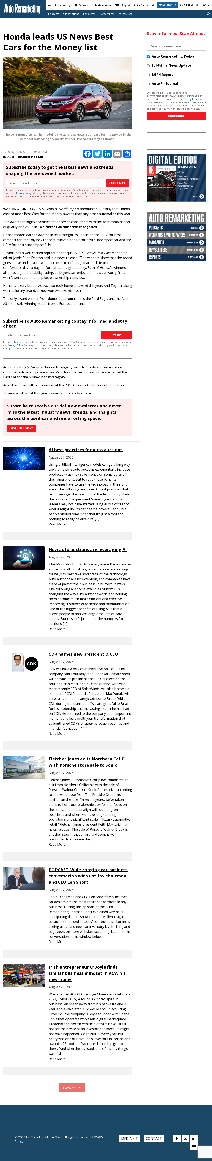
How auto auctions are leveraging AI (88, 549)
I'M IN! (116, 335)
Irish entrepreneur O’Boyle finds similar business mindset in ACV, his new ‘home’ (87, 973)
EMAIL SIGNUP (167, 5)
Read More (57, 524)
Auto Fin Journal (144, 5)
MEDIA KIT (129, 1138)
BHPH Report (122, 5)
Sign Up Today (21, 428)
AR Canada (81, 5)
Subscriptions (71, 14)
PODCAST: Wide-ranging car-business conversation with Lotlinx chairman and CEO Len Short (88, 876)
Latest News (125, 14)
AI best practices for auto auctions (86, 449)
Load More (72, 1087)
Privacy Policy (23, 193)
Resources (89, 14)
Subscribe (117, 183)
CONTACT (154, 1138)
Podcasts (53, 14)
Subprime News (101, 5)
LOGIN (205, 5)
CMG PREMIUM (189, 5)
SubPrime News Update (171, 65)
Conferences (107, 14)
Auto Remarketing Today (173, 56)
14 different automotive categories (67, 226)
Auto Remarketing (59, 5)
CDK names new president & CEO (83, 654)
